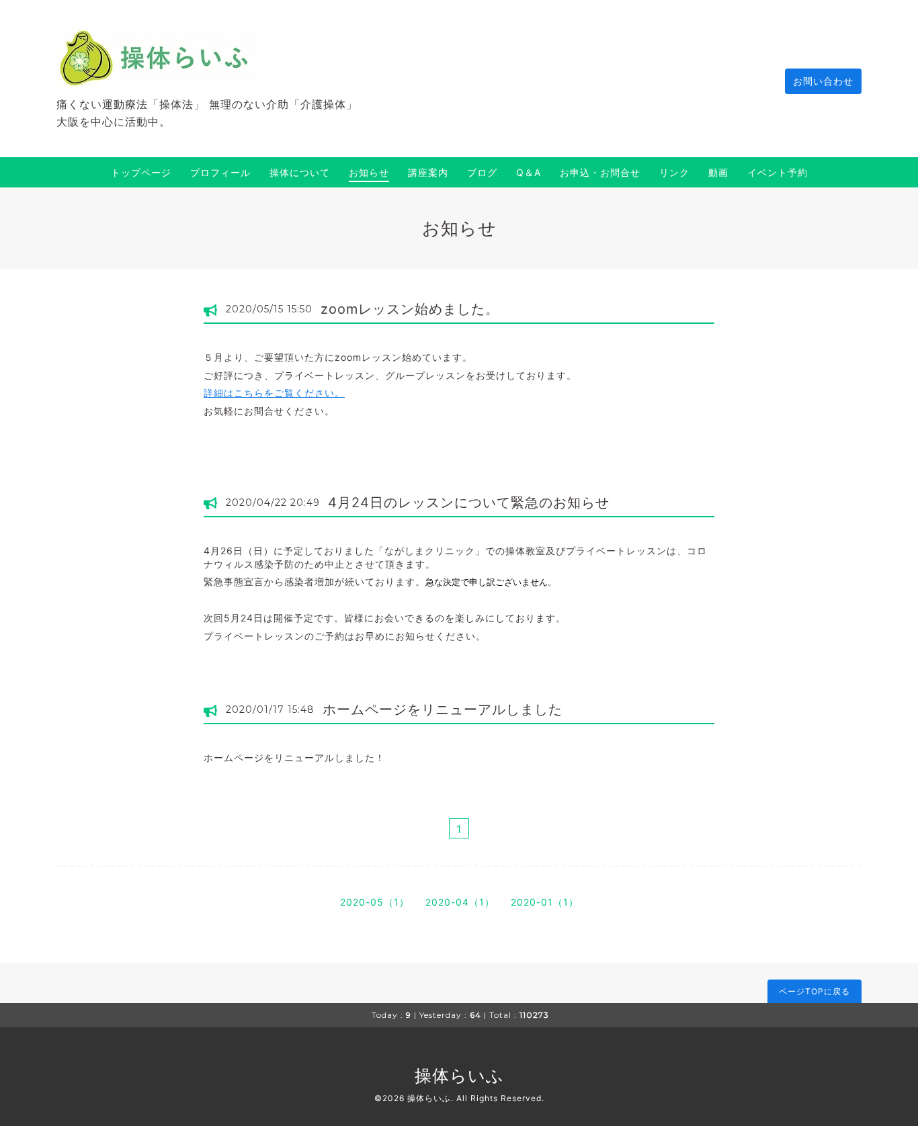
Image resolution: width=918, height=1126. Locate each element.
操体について (299, 172)
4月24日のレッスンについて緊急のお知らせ (469, 502)
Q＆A (528, 172)
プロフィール (220, 172)
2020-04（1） (460, 902)
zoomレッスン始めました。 (410, 309)
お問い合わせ (823, 81)
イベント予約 (777, 172)
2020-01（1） (545, 902)
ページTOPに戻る (814, 991)
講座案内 (428, 172)
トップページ (141, 172)
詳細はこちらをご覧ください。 (274, 392)
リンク (674, 172)
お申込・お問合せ (600, 172)
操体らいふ (459, 1076)
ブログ (482, 172)
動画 (718, 172)
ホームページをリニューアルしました (442, 709)
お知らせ (369, 172)
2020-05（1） (374, 902)
